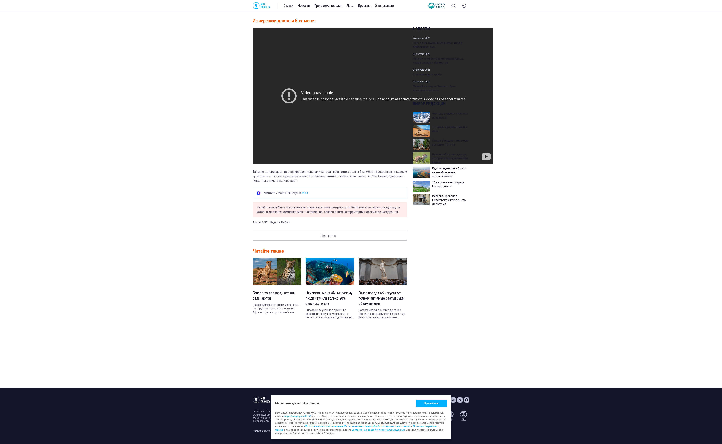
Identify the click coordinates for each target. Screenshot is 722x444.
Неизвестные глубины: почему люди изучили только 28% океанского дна (329, 298)
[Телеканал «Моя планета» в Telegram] (460, 400)
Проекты (364, 6)
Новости (304, 6)
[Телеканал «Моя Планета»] (261, 5)
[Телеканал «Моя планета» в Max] (466, 400)
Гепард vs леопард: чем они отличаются (274, 295)
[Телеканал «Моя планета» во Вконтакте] (453, 400)
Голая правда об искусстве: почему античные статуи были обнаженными (382, 298)
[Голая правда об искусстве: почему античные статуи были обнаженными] (383, 271)
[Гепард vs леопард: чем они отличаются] (277, 271)
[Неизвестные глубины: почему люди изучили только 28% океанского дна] (330, 271)
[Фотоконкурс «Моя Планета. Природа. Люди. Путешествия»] (436, 5)
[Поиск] (453, 5)
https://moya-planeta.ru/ (297, 416)
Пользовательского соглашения (324, 426)
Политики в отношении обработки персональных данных (377, 426)
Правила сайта (261, 431)
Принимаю (431, 403)
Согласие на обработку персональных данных (378, 429)
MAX (305, 193)
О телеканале (384, 6)
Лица (350, 6)
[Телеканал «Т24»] (463, 415)
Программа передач (328, 6)
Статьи (288, 6)
